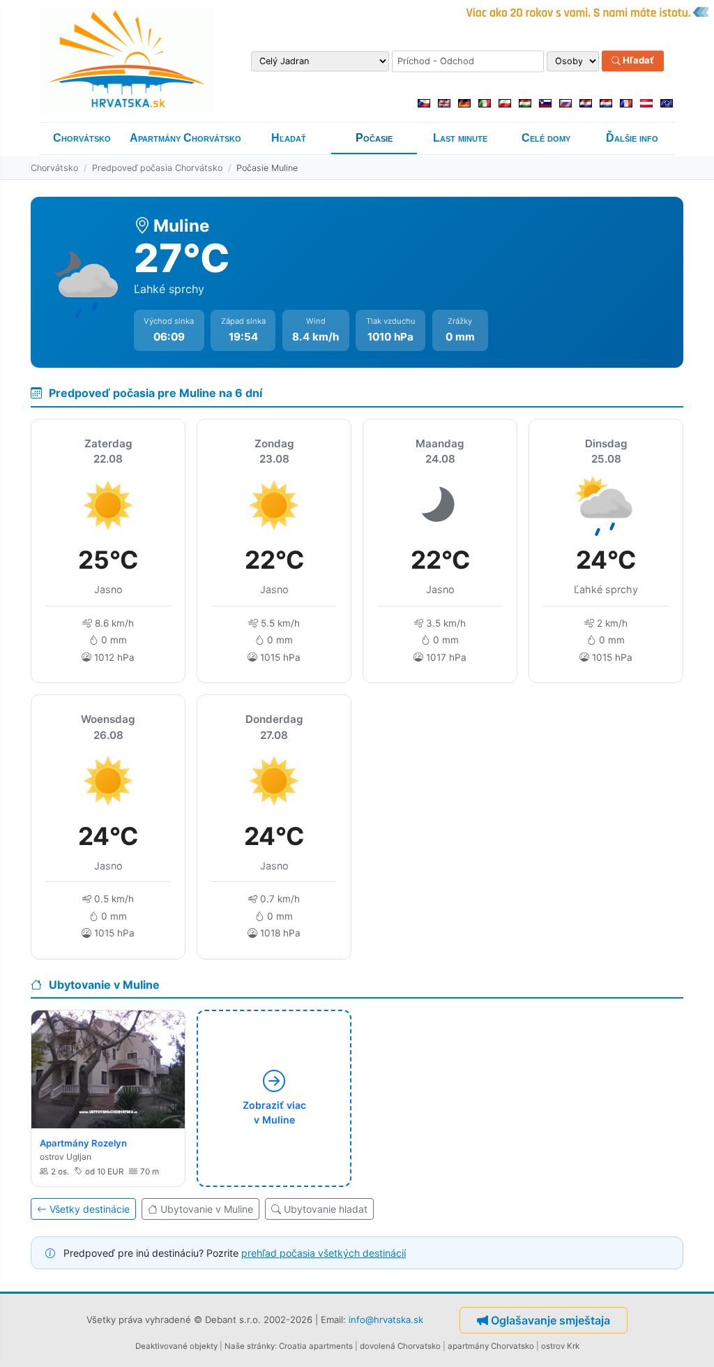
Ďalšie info (632, 138)
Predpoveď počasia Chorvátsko (157, 168)
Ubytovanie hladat (325, 1209)
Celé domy (546, 138)
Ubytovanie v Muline (206, 1209)
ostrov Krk (560, 1346)
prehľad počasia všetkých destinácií (323, 1253)
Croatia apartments (316, 1346)
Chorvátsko (82, 138)
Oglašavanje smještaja (550, 1320)
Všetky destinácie (90, 1209)
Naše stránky (250, 1346)
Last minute (460, 138)
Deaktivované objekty (176, 1346)
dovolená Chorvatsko (400, 1346)
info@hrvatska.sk (386, 1319)
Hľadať (637, 60)
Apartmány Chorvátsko (185, 138)
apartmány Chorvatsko (491, 1346)
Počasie (374, 138)
